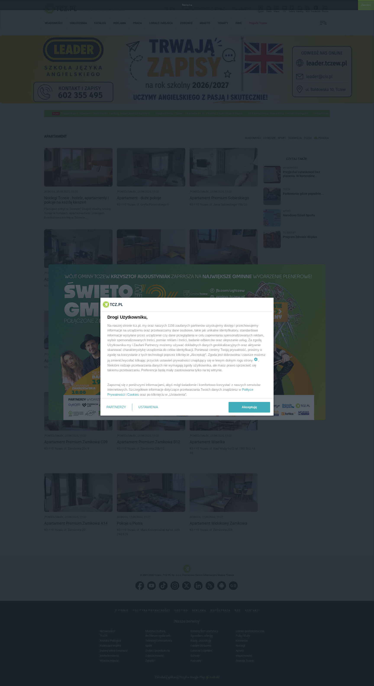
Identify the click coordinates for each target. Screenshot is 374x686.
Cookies (133, 394)
